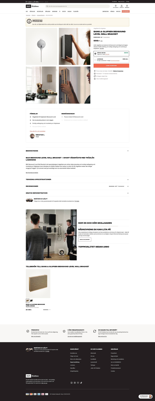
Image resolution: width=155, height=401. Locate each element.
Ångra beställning (74, 362)
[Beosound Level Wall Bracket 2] (74, 46)
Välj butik (107, 54)
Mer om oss (44, 383)
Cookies (113, 371)
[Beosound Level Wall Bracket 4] (74, 85)
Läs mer (47, 1)
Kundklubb (93, 359)
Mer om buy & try (102, 336)
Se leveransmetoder (115, 60)
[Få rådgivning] (151, 397)
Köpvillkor (72, 368)
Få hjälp (77, 201)
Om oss (92, 356)
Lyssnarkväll (94, 362)
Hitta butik (93, 353)
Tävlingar (93, 365)
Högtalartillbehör (40, 15)
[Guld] (27, 301)
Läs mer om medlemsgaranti (75, 336)
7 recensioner (106, 37)
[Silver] (31, 301)
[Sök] (47, 6)
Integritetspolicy (74, 371)
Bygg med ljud (121, 1)
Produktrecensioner (116, 368)
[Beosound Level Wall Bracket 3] (41, 85)
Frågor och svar (74, 356)
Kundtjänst (114, 1)
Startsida (28, 15)
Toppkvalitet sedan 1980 (93, 239)
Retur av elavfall (115, 365)
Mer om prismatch (35, 336)
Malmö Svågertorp (118, 71)
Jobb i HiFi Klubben (95, 368)
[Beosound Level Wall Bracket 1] (41, 46)
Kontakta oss (73, 353)
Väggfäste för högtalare (100, 28)
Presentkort (114, 353)
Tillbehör (34, 15)
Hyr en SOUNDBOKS (116, 362)
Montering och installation (117, 359)
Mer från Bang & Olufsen (32, 172)
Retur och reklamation (75, 359)
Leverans (72, 365)
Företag (127, 1)
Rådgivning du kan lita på (94, 232)
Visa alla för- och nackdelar (37, 131)
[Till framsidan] (32, 6)
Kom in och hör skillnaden (95, 226)
